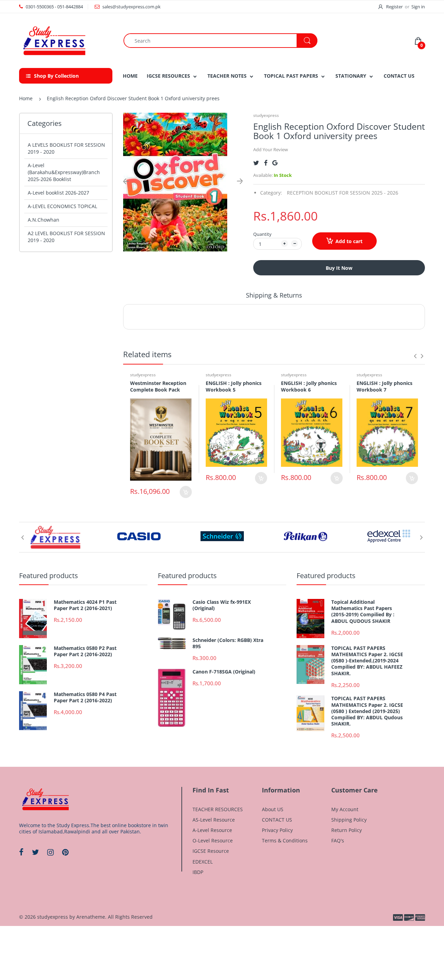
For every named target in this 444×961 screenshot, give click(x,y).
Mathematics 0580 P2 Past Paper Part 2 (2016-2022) (85, 651)
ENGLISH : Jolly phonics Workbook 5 (234, 386)
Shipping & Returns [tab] (274, 295)
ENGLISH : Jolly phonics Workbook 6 (309, 386)
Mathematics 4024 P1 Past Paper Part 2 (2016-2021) (85, 605)
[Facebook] (265, 163)
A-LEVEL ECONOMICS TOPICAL (62, 206)
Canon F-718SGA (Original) (224, 672)
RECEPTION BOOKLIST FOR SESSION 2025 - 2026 (342, 192)
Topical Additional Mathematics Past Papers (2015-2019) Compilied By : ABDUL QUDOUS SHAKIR (362, 611)
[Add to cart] (186, 492)
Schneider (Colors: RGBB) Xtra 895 (228, 643)
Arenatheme (90, 916)
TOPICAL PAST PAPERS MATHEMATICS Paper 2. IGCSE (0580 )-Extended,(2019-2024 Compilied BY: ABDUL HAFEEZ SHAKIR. (367, 661)
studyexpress (266, 115)
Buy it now (339, 268)
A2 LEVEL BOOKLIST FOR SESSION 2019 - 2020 (66, 236)
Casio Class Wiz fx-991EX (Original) (222, 605)
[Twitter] (256, 163)
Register (394, 6)
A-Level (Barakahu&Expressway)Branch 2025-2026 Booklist (64, 172)
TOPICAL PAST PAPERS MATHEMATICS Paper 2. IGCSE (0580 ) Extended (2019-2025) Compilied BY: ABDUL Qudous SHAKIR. (367, 711)
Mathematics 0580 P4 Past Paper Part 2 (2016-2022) (85, 697)
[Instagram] (50, 852)
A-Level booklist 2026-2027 (58, 192)
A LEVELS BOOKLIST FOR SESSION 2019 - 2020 (66, 148)
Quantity (262, 234)
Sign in (418, 6)
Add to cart (348, 241)
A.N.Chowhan (43, 219)
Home (26, 98)
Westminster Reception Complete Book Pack (158, 386)
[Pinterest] (65, 852)
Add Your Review (270, 149)
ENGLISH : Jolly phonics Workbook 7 (384, 386)
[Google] (275, 163)
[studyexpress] (53, 40)
